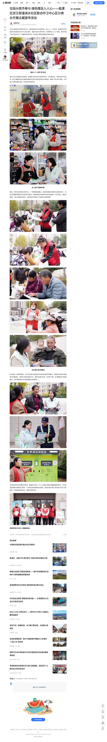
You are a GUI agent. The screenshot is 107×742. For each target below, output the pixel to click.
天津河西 (12, 551)
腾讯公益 (50, 729)
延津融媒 (12, 646)
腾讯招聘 (45, 729)
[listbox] (38, 607)
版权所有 (40, 736)
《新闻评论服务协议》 (32, 678)
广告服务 (40, 729)
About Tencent (18, 729)
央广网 (11, 578)
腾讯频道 (61, 729)
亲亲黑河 (12, 619)
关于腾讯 (12, 729)
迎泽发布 (12, 632)
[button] (93, 14)
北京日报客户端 (14, 673)
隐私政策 (30, 729)
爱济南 (11, 605)
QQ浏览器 (56, 729)
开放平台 (35, 729)
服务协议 (25, 729)
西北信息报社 (13, 659)
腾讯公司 (36, 736)
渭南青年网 (13, 565)
